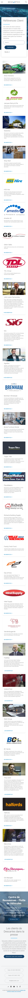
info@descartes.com (14, 980)
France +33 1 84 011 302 (14, 975)
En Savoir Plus (14, 919)
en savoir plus (8, 171)
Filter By (7, 52)
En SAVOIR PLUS (8, 497)
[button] (14, 288)
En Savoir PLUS (8, 142)
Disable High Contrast (16, 991)
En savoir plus (8, 85)
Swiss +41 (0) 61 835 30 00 (14, 970)
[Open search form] (26, 2)
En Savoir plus (8, 345)
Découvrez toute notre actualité (14, 956)
